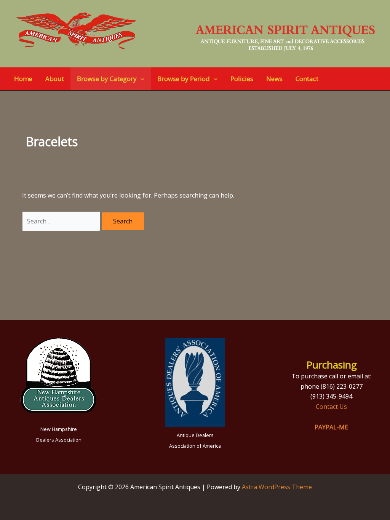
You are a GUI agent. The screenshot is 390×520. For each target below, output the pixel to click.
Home (23, 78)
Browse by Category (107, 78)
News (274, 78)
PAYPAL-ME (331, 427)
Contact (307, 78)
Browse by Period (183, 78)
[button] (140, 78)
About (54, 78)
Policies (241, 78)
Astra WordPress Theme (277, 487)
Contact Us (331, 406)
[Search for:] (62, 221)
